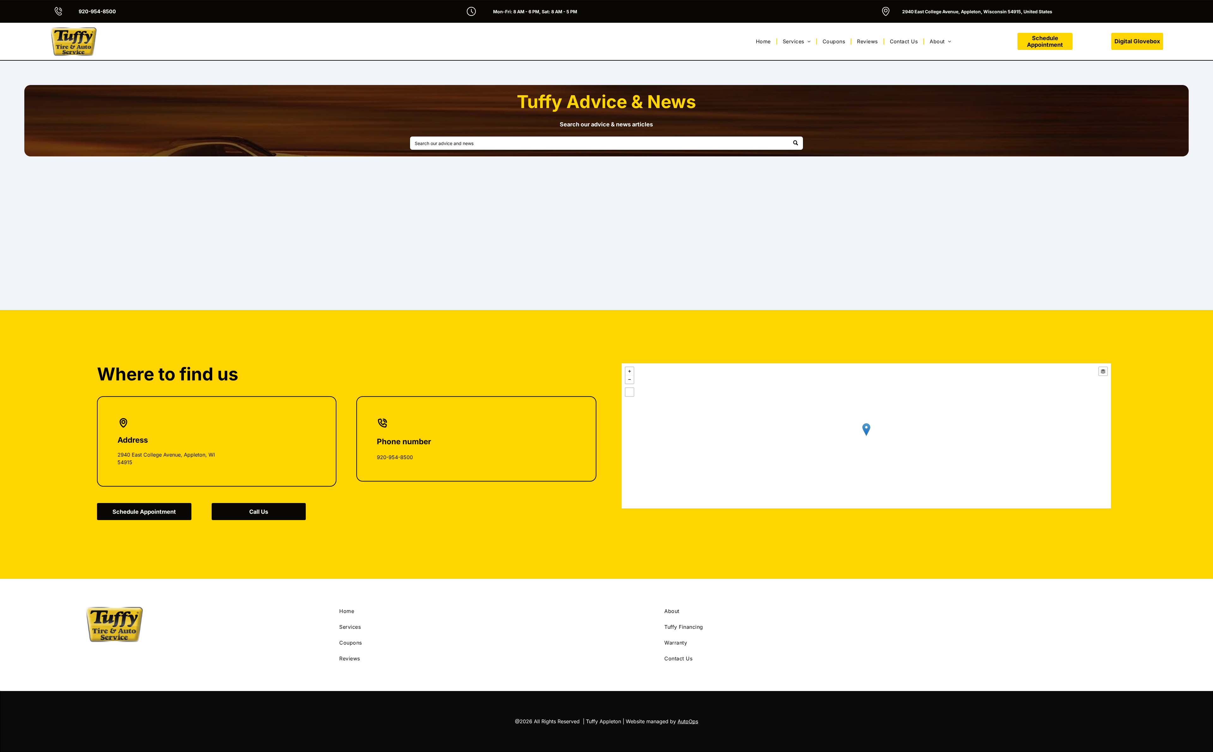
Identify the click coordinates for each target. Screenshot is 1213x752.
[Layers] (1103, 371)
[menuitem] (764, 41)
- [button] (629, 379)
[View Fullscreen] (629, 392)
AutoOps (688, 721)
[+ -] (866, 435)
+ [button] (629, 371)
